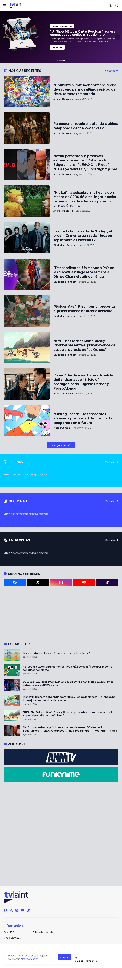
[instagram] (61, 582)
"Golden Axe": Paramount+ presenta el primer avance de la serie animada (84, 308)
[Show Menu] (4, 6)
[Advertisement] (61, 614)
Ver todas (110, 70)
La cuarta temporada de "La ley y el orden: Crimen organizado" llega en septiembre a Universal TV (82, 235)
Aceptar (64, 957)
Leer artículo (57, 47)
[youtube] (84, 582)
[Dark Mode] (110, 6)
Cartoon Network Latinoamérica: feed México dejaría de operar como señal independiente (67, 668)
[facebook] (15, 582)
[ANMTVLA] (61, 757)
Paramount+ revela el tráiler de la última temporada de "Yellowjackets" (85, 125)
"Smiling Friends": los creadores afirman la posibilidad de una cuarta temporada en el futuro (82, 418)
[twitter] (38, 582)
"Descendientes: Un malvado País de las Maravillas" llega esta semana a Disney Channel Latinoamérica (83, 272)
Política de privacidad (43, 932)
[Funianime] (61, 774)
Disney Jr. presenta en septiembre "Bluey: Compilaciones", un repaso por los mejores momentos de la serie (70, 698)
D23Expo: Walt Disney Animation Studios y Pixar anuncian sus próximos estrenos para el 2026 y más (68, 683)
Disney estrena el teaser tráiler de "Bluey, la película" (56, 653)
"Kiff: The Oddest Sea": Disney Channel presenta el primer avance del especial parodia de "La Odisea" (84, 345)
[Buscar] (117, 6)
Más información (29, 958)
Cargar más (59, 445)
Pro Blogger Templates (85, 960)
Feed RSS (9, 932)
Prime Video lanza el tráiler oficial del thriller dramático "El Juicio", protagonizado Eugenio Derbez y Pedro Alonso (83, 382)
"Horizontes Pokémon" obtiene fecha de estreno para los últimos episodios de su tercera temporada (84, 89)
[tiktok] (107, 582)
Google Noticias (12, 937)
